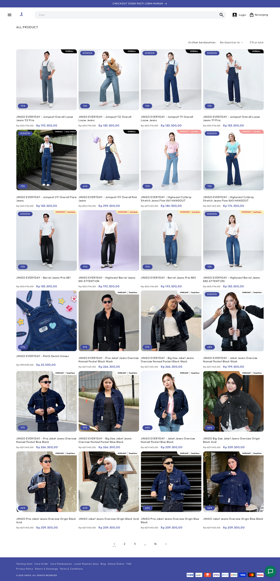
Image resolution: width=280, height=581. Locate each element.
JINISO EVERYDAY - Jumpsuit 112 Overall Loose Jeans (104, 118)
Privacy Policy (24, 568)
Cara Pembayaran (61, 563)
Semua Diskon (116, 563)
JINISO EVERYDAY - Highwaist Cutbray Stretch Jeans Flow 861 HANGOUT (166, 198)
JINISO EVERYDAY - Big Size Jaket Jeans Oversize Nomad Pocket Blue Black (105, 440)
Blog (103, 563)
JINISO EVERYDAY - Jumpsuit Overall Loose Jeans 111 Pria (231, 118)
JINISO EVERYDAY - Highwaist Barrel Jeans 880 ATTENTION (231, 279)
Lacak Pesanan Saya (86, 563)
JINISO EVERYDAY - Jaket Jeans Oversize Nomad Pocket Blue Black (168, 440)
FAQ (128, 563)
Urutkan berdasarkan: (202, 42)
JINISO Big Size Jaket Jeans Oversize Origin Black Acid (231, 440)
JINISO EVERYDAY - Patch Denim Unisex (42, 356)
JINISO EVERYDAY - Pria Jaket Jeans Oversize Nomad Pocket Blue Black (46, 440)
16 (155, 544)
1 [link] (114, 544)
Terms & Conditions (71, 568)
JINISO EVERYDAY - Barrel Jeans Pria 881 (43, 277)
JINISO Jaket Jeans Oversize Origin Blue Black (233, 519)
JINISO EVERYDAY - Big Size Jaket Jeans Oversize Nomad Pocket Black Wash (167, 359)
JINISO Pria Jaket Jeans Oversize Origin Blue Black (170, 520)
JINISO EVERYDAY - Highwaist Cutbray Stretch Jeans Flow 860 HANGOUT (228, 198)
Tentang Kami (24, 563)
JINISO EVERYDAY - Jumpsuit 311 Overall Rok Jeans (107, 198)
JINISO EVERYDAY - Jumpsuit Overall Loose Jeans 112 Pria (44, 118)
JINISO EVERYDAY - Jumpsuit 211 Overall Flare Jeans (46, 198)
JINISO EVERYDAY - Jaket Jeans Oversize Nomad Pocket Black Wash (230, 359)
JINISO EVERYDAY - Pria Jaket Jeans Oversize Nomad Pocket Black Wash (108, 359)
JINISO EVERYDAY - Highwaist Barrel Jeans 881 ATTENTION (106, 279)
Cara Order (41, 563)
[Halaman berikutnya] (166, 544)
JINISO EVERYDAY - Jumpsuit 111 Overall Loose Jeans (167, 118)
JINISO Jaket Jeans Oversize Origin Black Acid (108, 519)
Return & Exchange (46, 568)
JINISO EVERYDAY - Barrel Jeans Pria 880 (168, 277)
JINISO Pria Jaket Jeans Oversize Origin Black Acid (46, 520)
